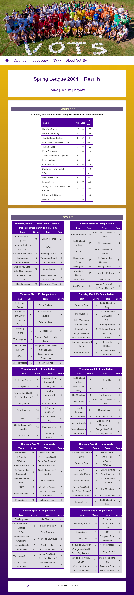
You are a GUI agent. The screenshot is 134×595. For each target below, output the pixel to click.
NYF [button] (56, 60)
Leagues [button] (39, 60)
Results (66, 90)
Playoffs (79, 90)
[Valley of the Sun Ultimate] (7, 60)
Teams (53, 90)
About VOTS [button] (75, 60)
